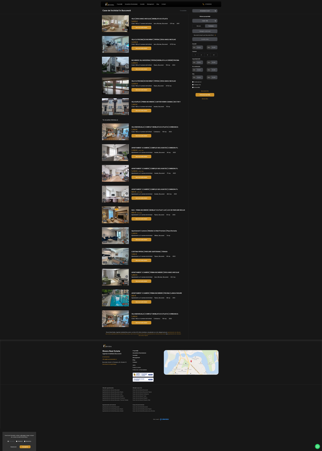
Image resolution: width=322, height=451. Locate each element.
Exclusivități (197, 87)
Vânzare (198, 26)
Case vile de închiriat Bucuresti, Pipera (142, 409)
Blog (158, 4)
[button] (104, 23)
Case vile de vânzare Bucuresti (140, 390)
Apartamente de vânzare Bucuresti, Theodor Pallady (115, 400)
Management (150, 4)
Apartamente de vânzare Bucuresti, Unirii (112, 394)
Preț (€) (194, 44)
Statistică (20, 441)
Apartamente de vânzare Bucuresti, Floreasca (113, 398)
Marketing (28, 441)
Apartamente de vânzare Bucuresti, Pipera (112, 392)
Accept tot (25, 446)
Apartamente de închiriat (109, 404)
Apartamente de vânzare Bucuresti (110, 390)
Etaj (193, 74)
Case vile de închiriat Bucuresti (140, 407)
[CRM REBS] (164, 419)
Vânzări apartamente (108, 388)
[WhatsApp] (317, 446)
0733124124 (208, 4)
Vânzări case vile (137, 388)
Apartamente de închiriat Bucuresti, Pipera (112, 409)
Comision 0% (197, 84)
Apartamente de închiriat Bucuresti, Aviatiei (112, 411)
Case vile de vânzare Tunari (139, 396)
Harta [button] (125, 29)
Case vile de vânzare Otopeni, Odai (141, 400)
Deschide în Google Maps (109, 364)
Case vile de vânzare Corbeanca (141, 394)
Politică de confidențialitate (140, 369)
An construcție (196, 66)
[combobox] (204, 21)
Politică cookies (137, 367)
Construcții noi (197, 82)
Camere (194, 51)
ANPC (134, 365)
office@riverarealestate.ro (109, 359)
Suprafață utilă (196, 59)
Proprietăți (119, 4)
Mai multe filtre (205, 91)
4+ (214, 55)
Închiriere (211, 26)
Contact (164, 4)
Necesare (11, 441)
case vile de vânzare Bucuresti (138, 334)
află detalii (23, 435)
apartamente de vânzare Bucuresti (120, 334)
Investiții (142, 4)
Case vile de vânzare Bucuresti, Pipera (142, 392)
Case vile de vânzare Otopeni (140, 398)
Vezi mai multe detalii (141, 27)
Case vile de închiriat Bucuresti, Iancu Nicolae (144, 411)
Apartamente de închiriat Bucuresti (110, 407)
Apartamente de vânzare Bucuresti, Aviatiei (113, 396)
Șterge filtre (205, 98)
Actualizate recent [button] (205, 10)
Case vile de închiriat (138, 404)
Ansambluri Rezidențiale (131, 4)
